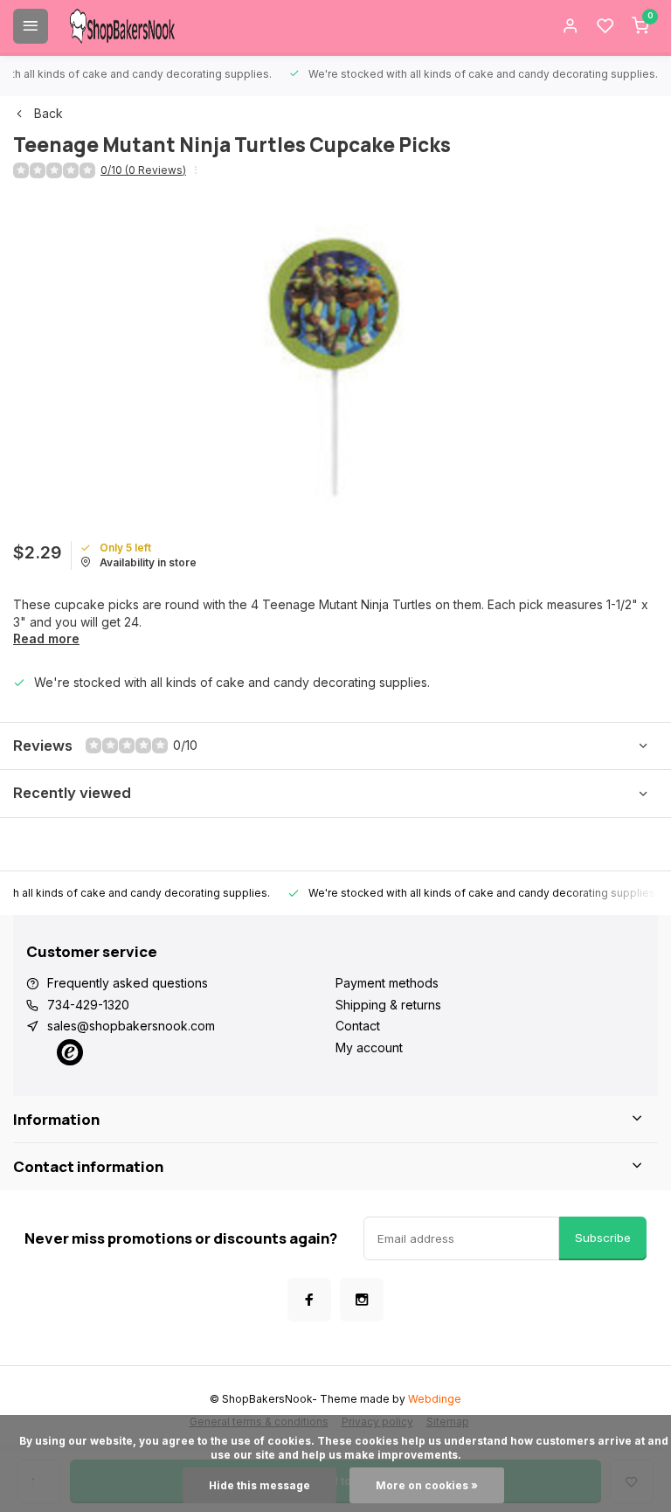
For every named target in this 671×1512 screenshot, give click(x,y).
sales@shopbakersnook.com (131, 1025)
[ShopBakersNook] (122, 26)
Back (48, 113)
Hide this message (259, 1485)
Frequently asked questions (127, 982)
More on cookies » (427, 1485)
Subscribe (603, 1238)
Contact (358, 1025)
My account (369, 1047)
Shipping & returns (388, 1004)
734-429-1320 (88, 1004)
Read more (46, 638)
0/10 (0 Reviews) (143, 170)
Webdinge (434, 1398)
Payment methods (387, 982)
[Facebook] (309, 1299)
